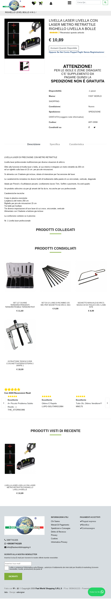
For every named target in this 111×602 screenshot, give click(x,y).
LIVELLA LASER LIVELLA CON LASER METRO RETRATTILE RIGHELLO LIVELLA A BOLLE (20, 487)
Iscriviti (13, 576)
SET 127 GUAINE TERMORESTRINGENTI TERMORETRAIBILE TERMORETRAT (20, 305)
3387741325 (12, 540)
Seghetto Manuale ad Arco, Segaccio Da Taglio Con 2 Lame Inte (91, 305)
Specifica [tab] (55, 144)
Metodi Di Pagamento (60, 525)
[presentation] (107, 403)
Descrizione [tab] (33, 144)
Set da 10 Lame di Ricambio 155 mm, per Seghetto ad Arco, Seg (55, 304)
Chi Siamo (55, 521)
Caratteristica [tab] (76, 144)
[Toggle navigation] (69, 3)
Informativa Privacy (59, 542)
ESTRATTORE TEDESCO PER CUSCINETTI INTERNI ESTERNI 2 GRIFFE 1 (20, 363)
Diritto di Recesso (58, 532)
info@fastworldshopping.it (18, 547)
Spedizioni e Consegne (60, 528)
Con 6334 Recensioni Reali (17, 393)
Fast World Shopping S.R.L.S (49, 588)
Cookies (54, 538)
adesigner (20, 592)
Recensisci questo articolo (72, 32)
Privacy (54, 535)
